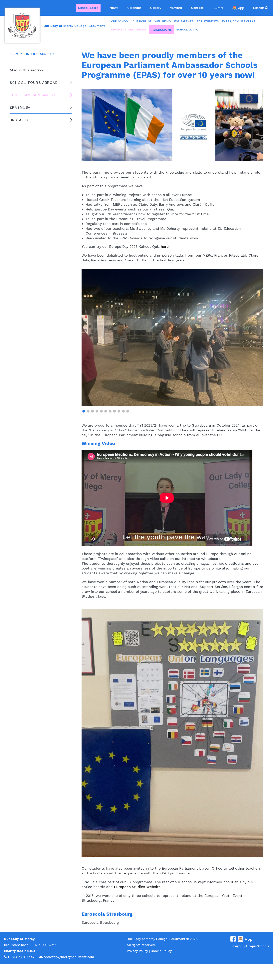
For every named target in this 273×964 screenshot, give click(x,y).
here (165, 246)
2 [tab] (88, 411)
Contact (197, 8)
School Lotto (88, 8)
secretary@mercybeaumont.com (69, 957)
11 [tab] (128, 411)
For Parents (183, 21)
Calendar (134, 8)
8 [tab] (115, 411)
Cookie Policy (161, 951)
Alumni (217, 8)
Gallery (155, 8)
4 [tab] (97, 411)
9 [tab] (119, 411)
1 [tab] (84, 411)
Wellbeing (162, 21)
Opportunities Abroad (128, 29)
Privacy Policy (137, 951)
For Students (208, 21)
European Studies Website (137, 887)
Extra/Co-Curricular (238, 21)
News (114, 8)
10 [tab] (123, 411)
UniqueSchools (257, 946)
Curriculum (142, 21)
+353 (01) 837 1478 (22, 957)
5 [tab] (101, 411)
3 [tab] (93, 411)
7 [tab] (110, 411)
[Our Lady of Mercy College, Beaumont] (22, 25)
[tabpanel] (172, 337)
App (241, 8)
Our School (120, 21)
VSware (176, 8)
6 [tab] (106, 411)
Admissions (161, 29)
